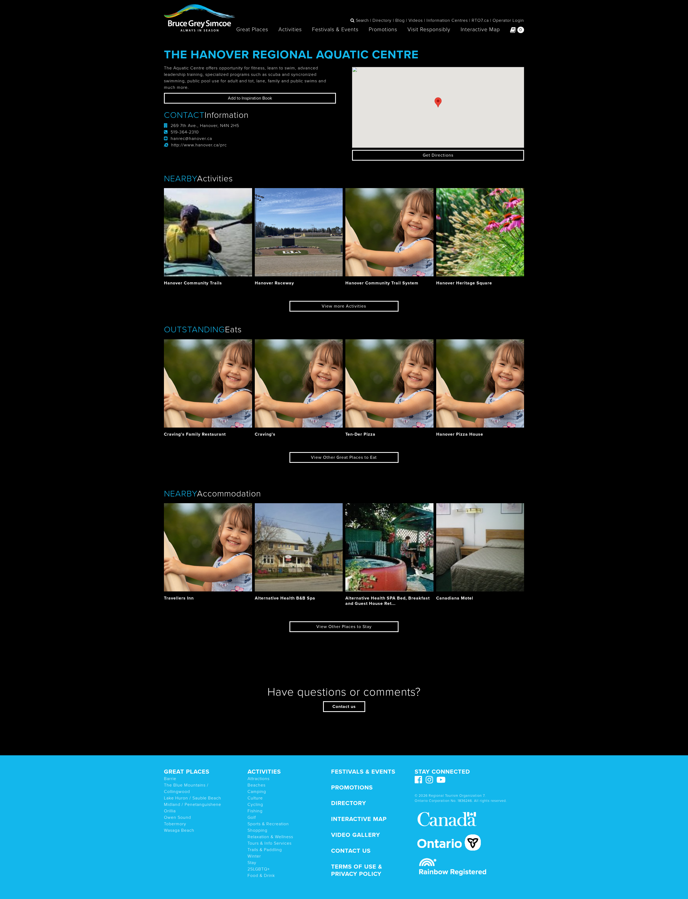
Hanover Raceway (274, 283)
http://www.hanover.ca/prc (199, 145)
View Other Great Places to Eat (344, 457)
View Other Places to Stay (344, 626)
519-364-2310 (185, 132)
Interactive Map (480, 29)
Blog (400, 20)
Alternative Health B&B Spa (285, 598)
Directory (382, 20)
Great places (186, 771)
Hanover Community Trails (193, 283)
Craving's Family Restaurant (195, 434)
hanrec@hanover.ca (191, 138)
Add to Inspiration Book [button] (250, 98)
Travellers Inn (179, 598)
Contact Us (351, 850)
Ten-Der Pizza (360, 434)
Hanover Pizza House (459, 434)
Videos (415, 20)
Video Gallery (355, 834)
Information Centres (447, 20)
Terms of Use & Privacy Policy (356, 870)
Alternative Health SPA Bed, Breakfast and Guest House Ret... (387, 600)
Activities (290, 29)
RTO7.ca (480, 20)
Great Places (252, 29)
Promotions (383, 29)
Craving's (265, 434)
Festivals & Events (335, 29)
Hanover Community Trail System (381, 283)
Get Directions (438, 155)
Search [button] (362, 20)
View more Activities (344, 306)
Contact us (344, 706)
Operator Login (508, 20)
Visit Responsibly (428, 29)
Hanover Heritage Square (464, 283)
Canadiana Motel (454, 598)
